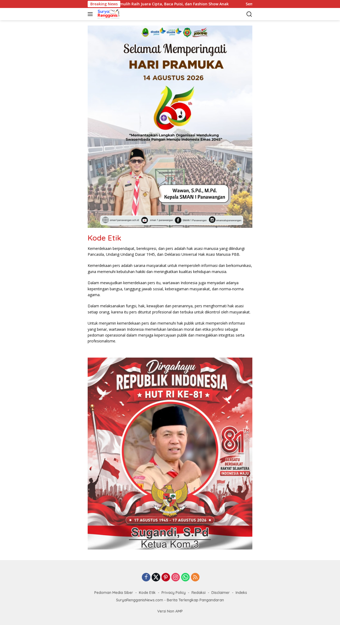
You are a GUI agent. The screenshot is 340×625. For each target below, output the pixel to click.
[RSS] (195, 577)
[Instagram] (175, 577)
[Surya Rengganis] (123, 14)
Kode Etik (147, 592)
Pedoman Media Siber (113, 592)
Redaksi (199, 592)
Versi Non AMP (170, 611)
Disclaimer (220, 592)
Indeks (241, 592)
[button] (91, 14)
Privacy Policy (174, 592)
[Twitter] (156, 577)
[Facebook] (146, 577)
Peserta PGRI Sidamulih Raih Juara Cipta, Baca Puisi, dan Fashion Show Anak (135, 4)
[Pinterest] (166, 577)
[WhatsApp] (185, 577)
